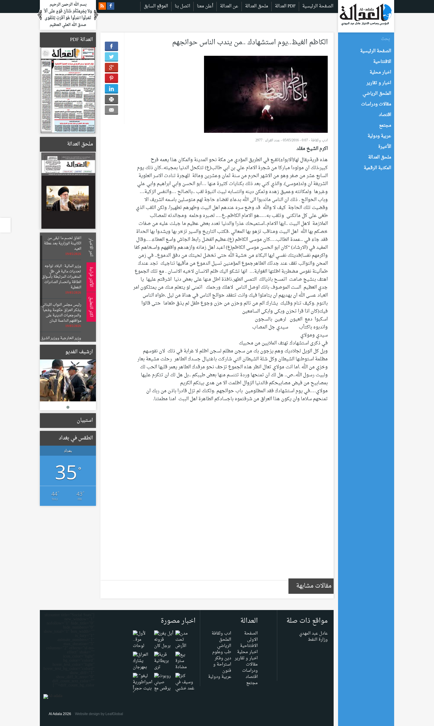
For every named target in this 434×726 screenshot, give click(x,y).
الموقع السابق (156, 6)
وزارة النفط (318, 639)
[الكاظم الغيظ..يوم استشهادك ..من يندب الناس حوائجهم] (266, 95)
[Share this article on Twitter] (111, 57)
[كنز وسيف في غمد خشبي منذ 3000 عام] (185, 690)
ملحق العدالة (256, 6)
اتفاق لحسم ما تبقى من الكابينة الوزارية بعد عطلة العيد (62, 243)
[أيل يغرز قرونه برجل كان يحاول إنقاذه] (163, 647)
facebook (110, 6)
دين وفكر (223, 658)
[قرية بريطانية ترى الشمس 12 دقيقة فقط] (163, 668)
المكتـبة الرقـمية (377, 168)
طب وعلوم (221, 652)
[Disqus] (230, 495)
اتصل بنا (182, 6)
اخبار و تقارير (246, 658)
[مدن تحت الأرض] (185, 641)
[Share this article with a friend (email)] (111, 110)
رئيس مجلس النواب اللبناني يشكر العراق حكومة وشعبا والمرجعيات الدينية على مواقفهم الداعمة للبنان (61, 313)
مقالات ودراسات (250, 667)
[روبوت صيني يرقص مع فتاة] (163, 686)
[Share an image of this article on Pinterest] (111, 78)
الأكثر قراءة (90, 277)
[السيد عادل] (68, 380)
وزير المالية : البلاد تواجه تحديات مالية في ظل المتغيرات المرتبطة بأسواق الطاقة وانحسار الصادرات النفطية (61, 277)
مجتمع (252, 683)
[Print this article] (111, 99)
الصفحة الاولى (251, 636)
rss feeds (102, 6)
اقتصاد (252, 677)
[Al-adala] (366, 16)
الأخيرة (384, 147)
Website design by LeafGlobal (99, 714)
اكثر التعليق (90, 307)
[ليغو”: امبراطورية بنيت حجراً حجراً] (142, 686)
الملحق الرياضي (224, 643)
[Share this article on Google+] (111, 67)
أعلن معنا (205, 6)
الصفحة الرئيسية (317, 6)
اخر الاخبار (90, 247)
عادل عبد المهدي (313, 633)
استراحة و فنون (222, 667)
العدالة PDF (285, 6)
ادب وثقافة (319, 140)
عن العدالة (229, 6)
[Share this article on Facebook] (111, 46)
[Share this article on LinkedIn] (111, 89)
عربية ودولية (219, 677)
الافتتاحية (249, 646)
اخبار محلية (247, 652)
